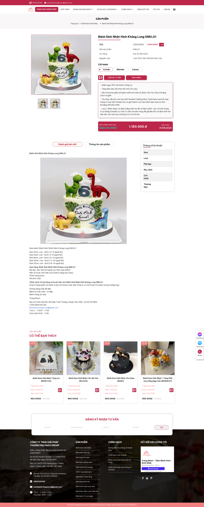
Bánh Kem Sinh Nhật (90, 24)
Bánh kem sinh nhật (83, 448)
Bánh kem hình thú (83, 482)
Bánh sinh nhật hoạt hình (85, 486)
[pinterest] (151, 478)
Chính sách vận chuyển (117, 455)
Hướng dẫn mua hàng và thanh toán (120, 449)
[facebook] (157, 459)
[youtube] (147, 478)
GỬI (161, 427)
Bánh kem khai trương (84, 467)
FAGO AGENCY (131, 505)
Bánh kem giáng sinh (84, 462)
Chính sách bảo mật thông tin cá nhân (120, 468)
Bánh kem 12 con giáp (84, 496)
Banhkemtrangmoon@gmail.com (43, 307)
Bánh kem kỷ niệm (83, 457)
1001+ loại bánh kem (84, 472)
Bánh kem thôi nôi (83, 453)
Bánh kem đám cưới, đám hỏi (87, 491)
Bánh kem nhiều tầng (84, 477)
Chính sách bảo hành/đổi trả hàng (119, 461)
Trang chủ (74, 24)
